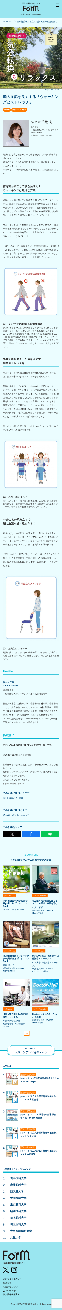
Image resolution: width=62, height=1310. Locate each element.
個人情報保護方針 (11, 1294)
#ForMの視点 (37, 913)
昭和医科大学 (18, 1211)
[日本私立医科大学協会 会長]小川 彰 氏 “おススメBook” (15, 903)
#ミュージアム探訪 (40, 971)
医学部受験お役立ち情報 (28, 21)
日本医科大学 (18, 1217)
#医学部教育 (8, 1024)
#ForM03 (6, 815)
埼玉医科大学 (18, 1224)
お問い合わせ (9, 1290)
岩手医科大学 (18, 1178)
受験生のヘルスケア (19, 109)
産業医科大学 (18, 1184)
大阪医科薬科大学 (21, 1230)
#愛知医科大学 (9, 968)
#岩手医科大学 (38, 910)
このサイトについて (12, 1279)
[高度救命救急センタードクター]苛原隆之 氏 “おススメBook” (16, 958)
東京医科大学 (18, 1204)
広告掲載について (11, 1286)
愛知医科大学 (18, 1198)
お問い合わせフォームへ (15, 784)
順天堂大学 (17, 1191)
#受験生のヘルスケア (20, 815)
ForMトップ (8, 21)
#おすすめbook (18, 909)
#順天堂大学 (20, 1024)
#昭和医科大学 (38, 969)
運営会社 (7, 1283)
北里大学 (15, 1237)
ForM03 (7, 109)
